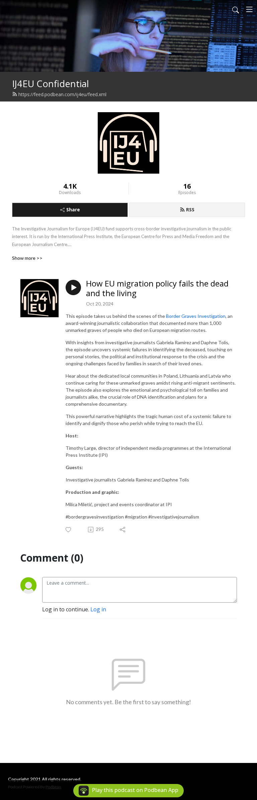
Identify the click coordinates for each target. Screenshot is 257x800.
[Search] (236, 9)
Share (73, 209)
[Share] (123, 529)
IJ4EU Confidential (50, 83)
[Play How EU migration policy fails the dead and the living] (73, 287)
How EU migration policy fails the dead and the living (157, 288)
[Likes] (69, 529)
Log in (98, 609)
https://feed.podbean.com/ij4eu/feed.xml (62, 94)
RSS (190, 209)
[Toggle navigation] (249, 9)
